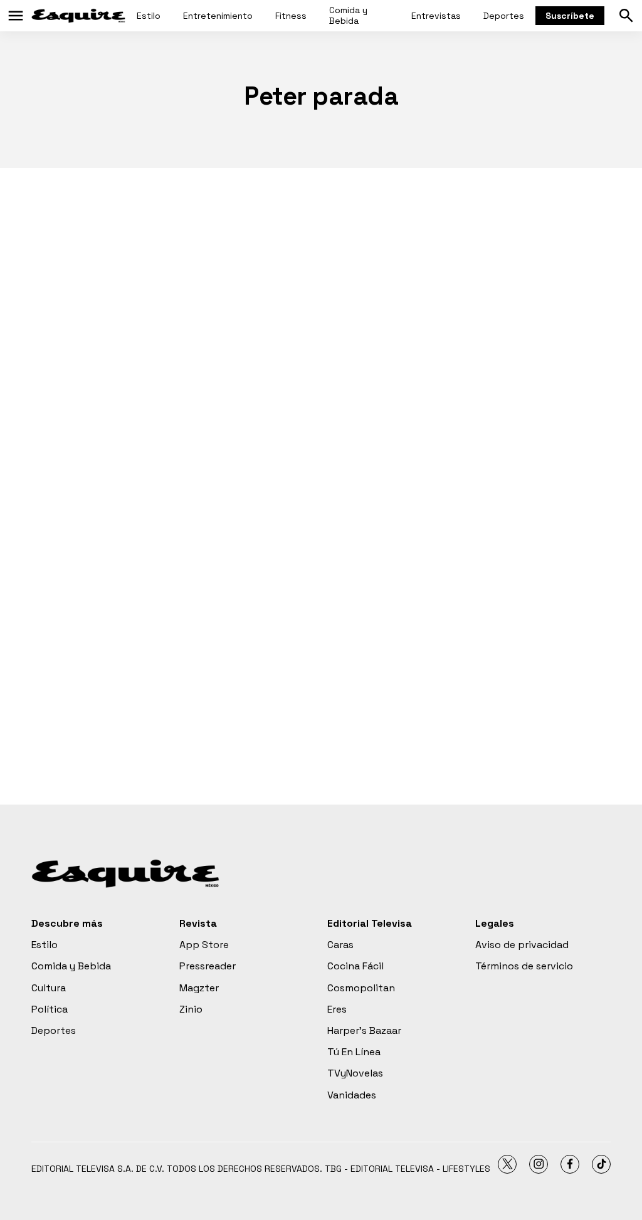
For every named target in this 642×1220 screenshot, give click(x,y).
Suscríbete (569, 15)
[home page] (78, 15)
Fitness (291, 15)
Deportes (503, 15)
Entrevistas (436, 15)
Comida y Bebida (348, 15)
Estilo (148, 15)
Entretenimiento (218, 15)
